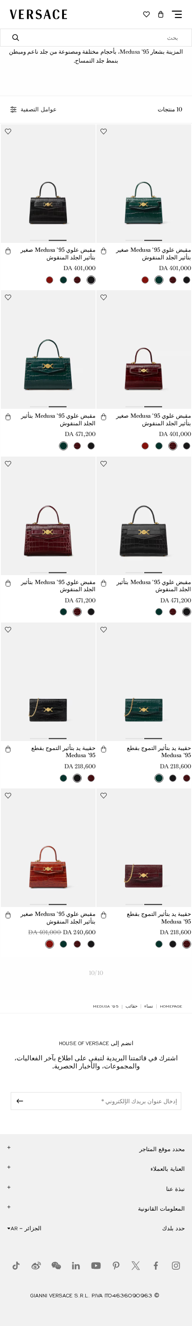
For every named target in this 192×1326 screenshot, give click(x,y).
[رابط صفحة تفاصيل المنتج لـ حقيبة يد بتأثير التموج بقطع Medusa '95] (143, 682)
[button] (160, 14)
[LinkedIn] (76, 1265)
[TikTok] (16, 1265)
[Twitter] (135, 1265)
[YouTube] (96, 1265)
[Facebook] (155, 1265)
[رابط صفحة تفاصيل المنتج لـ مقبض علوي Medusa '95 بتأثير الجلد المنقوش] (48, 349)
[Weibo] (36, 1265)
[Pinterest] (116, 1265)
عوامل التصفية (39, 109)
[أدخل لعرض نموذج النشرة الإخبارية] (18, 1101)
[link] (171, 1006)
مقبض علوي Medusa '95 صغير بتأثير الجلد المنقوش (153, 253)
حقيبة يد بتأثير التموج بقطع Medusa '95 (159, 751)
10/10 (96, 973)
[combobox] (96, 37)
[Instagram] (176, 1265)
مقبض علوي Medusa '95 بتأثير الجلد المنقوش (58, 419)
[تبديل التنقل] (176, 14)
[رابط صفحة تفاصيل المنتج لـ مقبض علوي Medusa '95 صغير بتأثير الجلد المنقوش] (143, 183)
